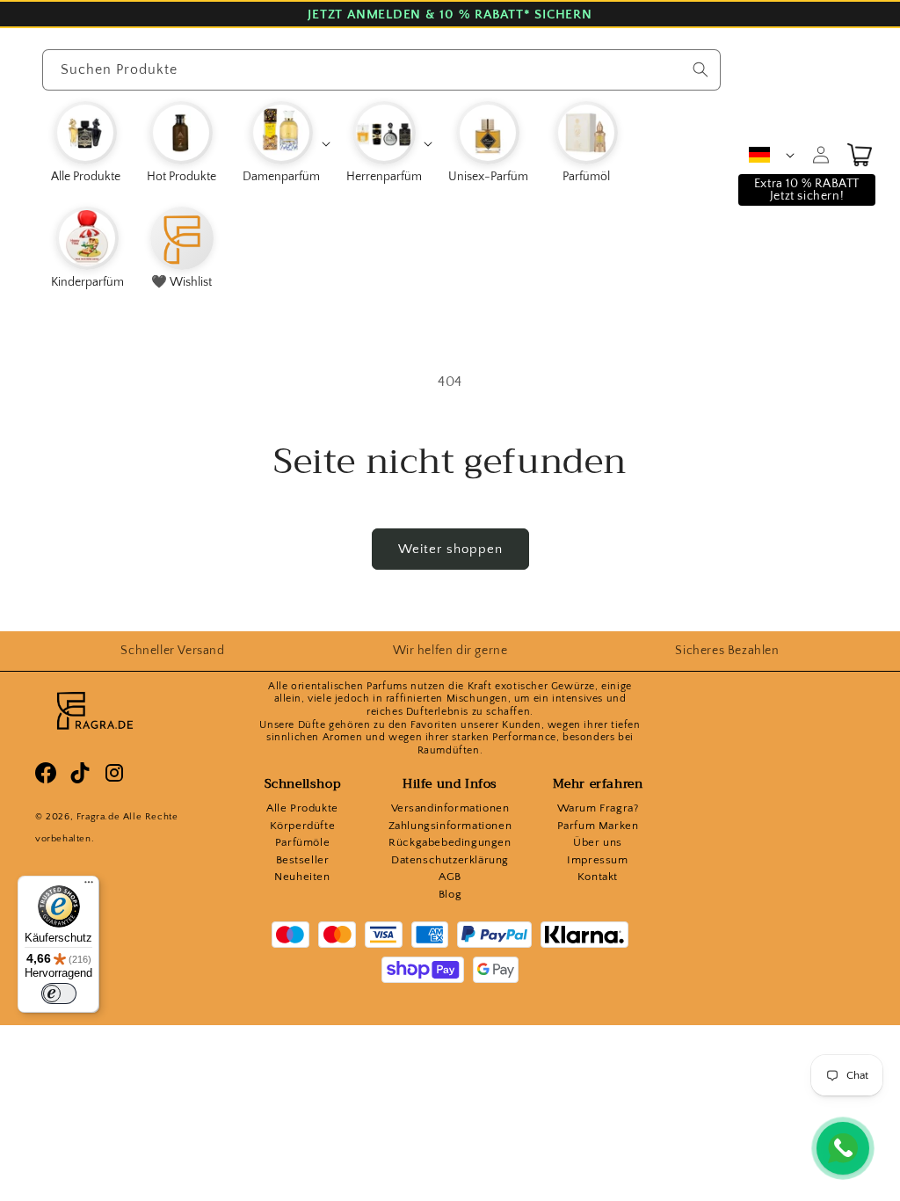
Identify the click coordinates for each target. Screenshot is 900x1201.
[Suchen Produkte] (700, 69)
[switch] (58, 993)
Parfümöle (302, 842)
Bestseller (303, 860)
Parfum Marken (598, 825)
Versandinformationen (450, 808)
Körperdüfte (303, 825)
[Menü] (88, 886)
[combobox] (382, 70)
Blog (450, 894)
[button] (286, 143)
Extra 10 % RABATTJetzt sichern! (807, 190)
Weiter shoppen (450, 549)
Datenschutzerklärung (450, 860)
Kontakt (597, 876)
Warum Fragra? (598, 808)
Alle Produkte (302, 808)
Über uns (597, 842)
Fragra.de (98, 817)
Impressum (597, 860)
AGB (450, 876)
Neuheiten (302, 876)
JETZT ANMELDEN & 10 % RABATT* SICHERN (450, 14)
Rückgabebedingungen (449, 842)
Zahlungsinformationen (450, 825)
